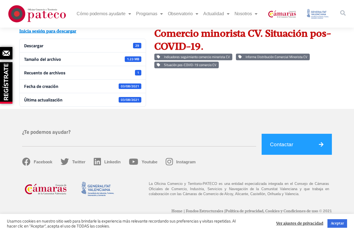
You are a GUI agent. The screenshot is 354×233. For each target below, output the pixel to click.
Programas (146, 13)
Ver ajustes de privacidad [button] (299, 224)
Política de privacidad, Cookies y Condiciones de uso (271, 211)
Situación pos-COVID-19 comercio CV (189, 64)
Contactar (281, 144)
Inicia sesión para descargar (47, 31)
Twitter (78, 161)
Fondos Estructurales (204, 211)
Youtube (149, 161)
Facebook (43, 161)
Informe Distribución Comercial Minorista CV (275, 56)
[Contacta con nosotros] (6, 53)
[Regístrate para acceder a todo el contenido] (7, 81)
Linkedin (112, 161)
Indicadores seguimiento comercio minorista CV (196, 56)
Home (177, 211)
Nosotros (243, 13)
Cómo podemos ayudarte (101, 13)
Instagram (185, 161)
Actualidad (213, 13)
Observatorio (180, 13)
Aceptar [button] (337, 223)
